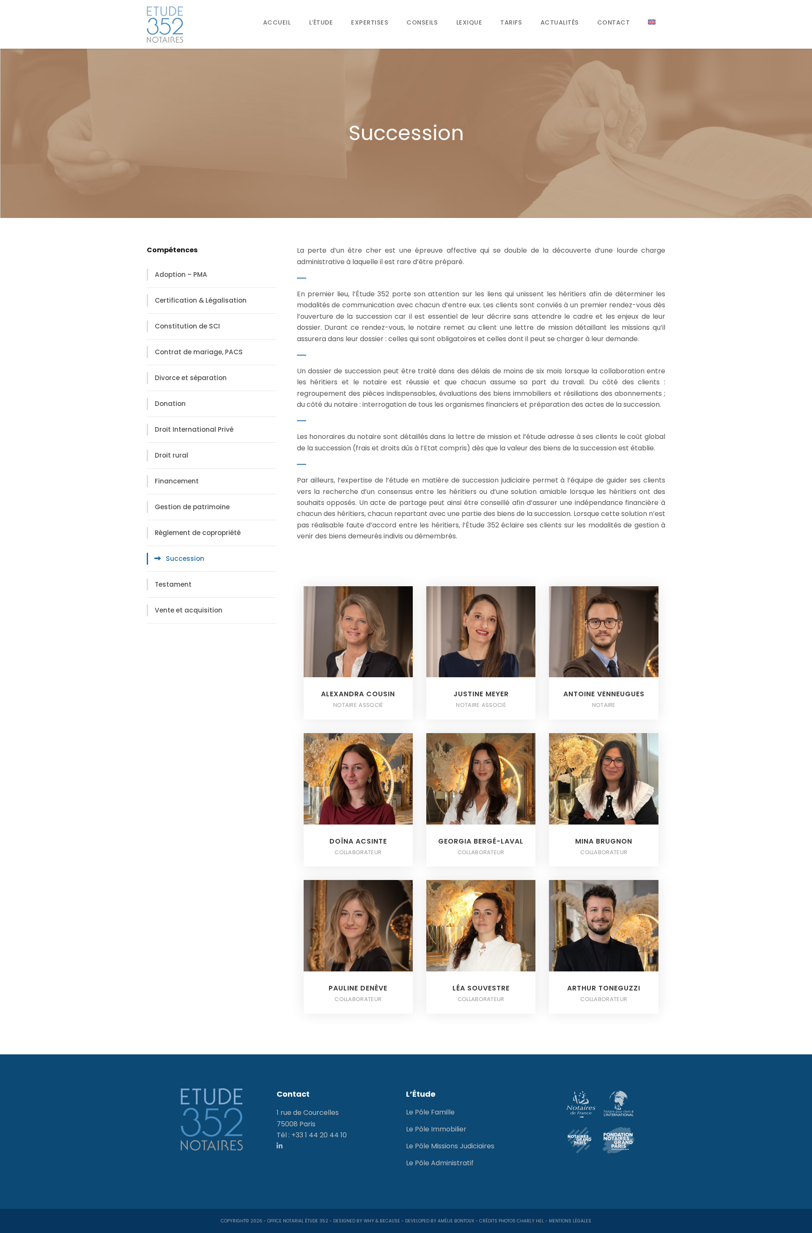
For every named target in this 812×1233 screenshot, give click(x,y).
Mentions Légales (570, 1221)
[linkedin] (280, 1146)
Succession (185, 558)
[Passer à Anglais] (652, 22)
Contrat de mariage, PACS (199, 352)
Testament (173, 584)
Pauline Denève (358, 988)
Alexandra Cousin (358, 694)
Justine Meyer (481, 694)
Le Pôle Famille (430, 1112)
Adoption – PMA (181, 274)
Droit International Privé (194, 429)
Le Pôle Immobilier (436, 1129)
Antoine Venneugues (604, 694)
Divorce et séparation (191, 377)
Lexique (469, 22)
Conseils (422, 22)
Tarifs (511, 22)
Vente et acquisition (188, 610)
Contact (613, 22)
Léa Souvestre (481, 988)
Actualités (559, 22)
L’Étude (321, 22)
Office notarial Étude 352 (297, 1221)
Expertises (369, 22)
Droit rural (171, 455)
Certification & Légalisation (201, 300)
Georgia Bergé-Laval (481, 841)
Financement (177, 481)
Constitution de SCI (187, 326)
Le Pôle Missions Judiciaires (450, 1146)
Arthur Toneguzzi (603, 988)
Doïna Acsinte (358, 841)
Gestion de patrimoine (192, 506)
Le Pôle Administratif (440, 1163)
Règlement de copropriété (198, 532)
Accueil (277, 22)
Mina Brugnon (603, 841)
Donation (170, 403)
